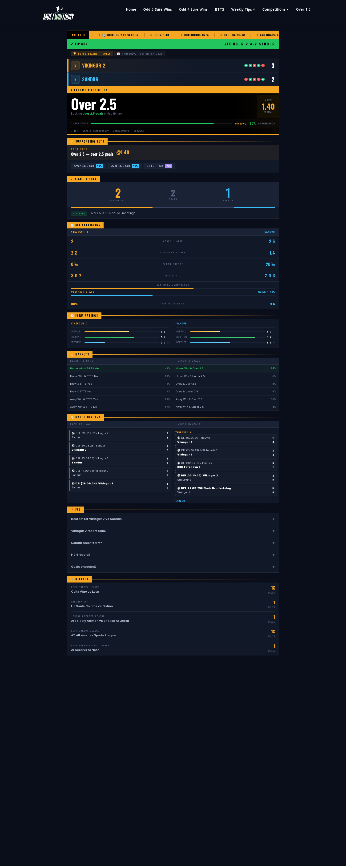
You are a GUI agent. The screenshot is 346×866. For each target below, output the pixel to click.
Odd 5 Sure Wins (157, 9)
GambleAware (121, 130)
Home (131, 9)
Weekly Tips (241, 9)
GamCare (138, 130)
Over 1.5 (303, 9)
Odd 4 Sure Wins (193, 9)
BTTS (219, 9)
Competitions (274, 9)
